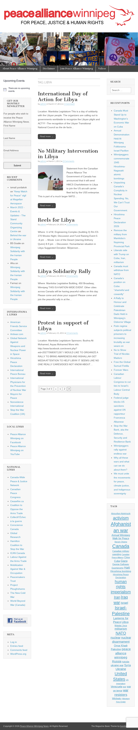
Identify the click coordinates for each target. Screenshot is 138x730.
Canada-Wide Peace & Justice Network (18, 481)
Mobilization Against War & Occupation (17, 569)
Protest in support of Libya (63, 326)
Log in (13, 642)
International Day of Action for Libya (63, 96)
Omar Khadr (121, 645)
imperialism (121, 592)
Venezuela (116, 686)
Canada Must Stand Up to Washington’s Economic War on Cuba (121, 118)
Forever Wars (121, 370)
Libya (125, 622)
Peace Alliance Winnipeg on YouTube (18, 450)
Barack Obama (121, 542)
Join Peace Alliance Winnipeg (76, 68)
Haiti (127, 567)
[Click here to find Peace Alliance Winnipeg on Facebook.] (17, 620)
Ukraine (121, 669)
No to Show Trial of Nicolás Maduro (121, 354)
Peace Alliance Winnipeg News (34, 726)
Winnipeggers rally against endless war (121, 449)
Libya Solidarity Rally (64, 271)
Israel (124, 603)
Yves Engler (121, 702)
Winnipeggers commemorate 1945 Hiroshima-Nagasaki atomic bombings (121, 166)
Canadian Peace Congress (15, 493)
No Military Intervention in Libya (68, 154)
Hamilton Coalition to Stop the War (17, 545)
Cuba (117, 561)
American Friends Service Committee (18, 326)
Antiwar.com (16, 334)
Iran (117, 597)
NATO (121, 633)
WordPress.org (18, 654)
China (127, 557)
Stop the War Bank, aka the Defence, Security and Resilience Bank (122, 433)
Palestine (116, 649)
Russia (116, 661)
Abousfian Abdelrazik (120, 513)
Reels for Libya (56, 220)
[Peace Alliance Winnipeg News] (69, 13)
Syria (127, 665)
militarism (121, 628)
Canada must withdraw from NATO (121, 270)
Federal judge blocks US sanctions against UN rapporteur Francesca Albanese (121, 409)
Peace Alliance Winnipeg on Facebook (18, 438)
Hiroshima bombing (120, 571)
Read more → (47, 136)
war (124, 687)
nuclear (115, 637)
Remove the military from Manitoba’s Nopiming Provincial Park (122, 238)
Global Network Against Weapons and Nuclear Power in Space (18, 346)
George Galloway (120, 564)
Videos (102, 68)
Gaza (124, 561)
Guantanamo (118, 568)
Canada (120, 546)
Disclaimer (49, 68)
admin (43, 104)
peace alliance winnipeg (122, 653)
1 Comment (69, 104)
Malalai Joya (121, 625)
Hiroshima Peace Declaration (16, 362)
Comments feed (18, 650)
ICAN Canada (17, 553)
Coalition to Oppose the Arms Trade (16, 509)
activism (121, 517)
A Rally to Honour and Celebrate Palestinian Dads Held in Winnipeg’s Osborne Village (122, 310)
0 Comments (68, 161)
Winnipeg (126, 699)
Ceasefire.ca (17, 501)
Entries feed (16, 646)
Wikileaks (117, 698)
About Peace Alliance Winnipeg (20, 68)
